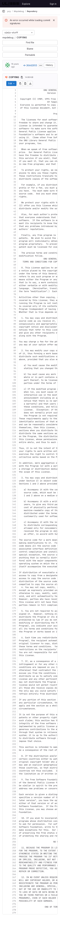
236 (14, 785)
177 (14, 611)
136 (14, 489)
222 (14, 744)
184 (14, 631)
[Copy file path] (21, 77)
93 (15, 362)
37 (15, 196)
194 (14, 661)
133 (14, 480)
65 (15, 279)
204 (14, 691)
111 (14, 415)
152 (14, 537)
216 (14, 726)
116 (14, 430)
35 (15, 190)
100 (14, 383)
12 (15, 122)
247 (14, 818)
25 (15, 161)
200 (14, 679)
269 (14, 883)
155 (14, 546)
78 (15, 318)
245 (14, 812)
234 (14, 779)
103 (14, 392)
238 (14, 791)
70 (15, 294)
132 (14, 477)
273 (14, 895)
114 (14, 424)
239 (14, 794)
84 (15, 335)
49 (15, 232)
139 (14, 498)
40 (15, 205)
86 (15, 341)
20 (15, 146)
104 (14, 395)
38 (15, 199)
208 (14, 702)
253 (14, 836)
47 (15, 226)
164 (14, 572)
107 (14, 403)
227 (14, 759)
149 (14, 528)
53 (15, 244)
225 (14, 753)
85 (15, 338)
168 (14, 584)
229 (14, 765)
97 (15, 374)
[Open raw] (25, 83)
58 (15, 258)
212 (14, 714)
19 (15, 143)
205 (14, 693)
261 (14, 859)
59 (15, 261)
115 (14, 427)
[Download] (30, 83)
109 (14, 409)
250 (14, 827)
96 (15, 371)
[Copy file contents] (20, 83)
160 (14, 560)
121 (14, 445)
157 (14, 551)
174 (14, 602)
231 (14, 770)
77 (15, 315)
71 (15, 297)
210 (14, 708)
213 (14, 717)
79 (15, 321)
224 (14, 750)
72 (15, 300)
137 (14, 492)
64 (15, 276)
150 (14, 531)
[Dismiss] (54, 20)
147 (14, 522)
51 (15, 238)
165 (14, 575)
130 (14, 472)
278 (14, 910)
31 (15, 179)
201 (14, 682)
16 (15, 134)
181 (14, 622)
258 (14, 850)
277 (14, 907)
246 (14, 815)
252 (14, 833)
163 (14, 569)
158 (14, 554)
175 (14, 605)
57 (15, 256)
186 (14, 637)
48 (15, 229)
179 (14, 617)
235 (14, 782)
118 (14, 436)
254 (14, 838)
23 (15, 155)
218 (14, 732)
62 (15, 270)
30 (15, 176)
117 (14, 433)
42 (15, 211)
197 (14, 670)
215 (14, 723)
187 (14, 640)
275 (14, 901)
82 (15, 329)
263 (14, 865)
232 (14, 773)
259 (14, 853)
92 (15, 359)
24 (15, 158)
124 (14, 454)
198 (14, 673)
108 (14, 406)
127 (14, 463)
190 (14, 649)
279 (14, 912)
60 (15, 264)
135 (14, 486)
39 (15, 202)
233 (14, 776)
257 (14, 847)
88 (15, 347)
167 (14, 581)
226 (14, 756)
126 (14, 460)
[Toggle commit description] (41, 65)
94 (15, 365)
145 (14, 516)
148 (14, 525)
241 (14, 800)
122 (14, 448)
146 (14, 519)
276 (14, 904)
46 (15, 223)
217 (14, 729)
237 (14, 788)
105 (14, 398)
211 (14, 711)
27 (15, 167)
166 (14, 578)
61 (15, 267)
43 (15, 214)
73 (15, 303)
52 (15, 241)
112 (14, 418)
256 (14, 844)
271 (14, 889)
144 (14, 513)
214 (14, 720)
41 (15, 208)
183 (14, 628)
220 (14, 738)
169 (14, 587)
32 (15, 182)
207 (14, 699)
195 (14, 664)
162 (14, 566)
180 (14, 619)
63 (15, 273)
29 (15, 173)
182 (14, 625)
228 (14, 762)
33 (15, 184)
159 (14, 557)
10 (15, 116)
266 (14, 874)
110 (14, 412)
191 (14, 652)
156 (14, 548)
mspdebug (7, 37)
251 (14, 830)
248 (14, 821)
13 (15, 125)
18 (15, 140)
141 (14, 504)
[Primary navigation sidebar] (3, 11)
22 (15, 152)
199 (14, 676)
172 (14, 596)
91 (15, 356)
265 (14, 871)
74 (15, 306)
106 (14, 401)
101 (14, 386)
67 (15, 285)
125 (14, 457)
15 (15, 131)
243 (14, 806)
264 (14, 868)
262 (14, 862)
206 (14, 696)
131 (14, 474)
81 (15, 327)
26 (15, 164)
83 (15, 332)
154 (14, 543)
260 (14, 856)
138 (14, 495)
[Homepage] (11, 3)
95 (15, 368)
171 (14, 593)
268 (14, 880)
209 (14, 705)
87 (15, 344)
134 (14, 483)
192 (14, 655)
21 (15, 149)
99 (15, 380)
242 (14, 803)
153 (14, 540)
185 (14, 634)
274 (14, 898)
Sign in (53, 3)
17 (15, 137)
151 (14, 534)
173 (14, 599)
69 (15, 291)
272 (14, 892)
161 (14, 563)
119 (14, 439)
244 (14, 809)
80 (15, 324)
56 (15, 253)
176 (14, 608)
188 (14, 643)
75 (15, 309)
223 (14, 747)
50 (15, 235)
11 (15, 119)
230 (14, 767)
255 (14, 841)
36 (15, 193)
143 (14, 510)
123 (14, 451)
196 (14, 667)
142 (14, 507)
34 (15, 187)
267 (14, 877)
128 (14, 466)
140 (14, 501)
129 (14, 469)
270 (14, 886)
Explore (26, 3)
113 (14, 421)
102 (14, 389)
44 (15, 217)
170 (14, 590)
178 (14, 614)
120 (14, 442)
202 (14, 685)
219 (14, 735)
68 (15, 288)
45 (15, 220)
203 (14, 688)
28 (15, 170)
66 (15, 282)
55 (15, 250)
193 (14, 658)
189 (14, 646)
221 (14, 741)
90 (15, 353)
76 (15, 312)
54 (15, 247)
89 (15, 350)
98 (15, 377)
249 (14, 824)
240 (14, 797)
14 (15, 128)
